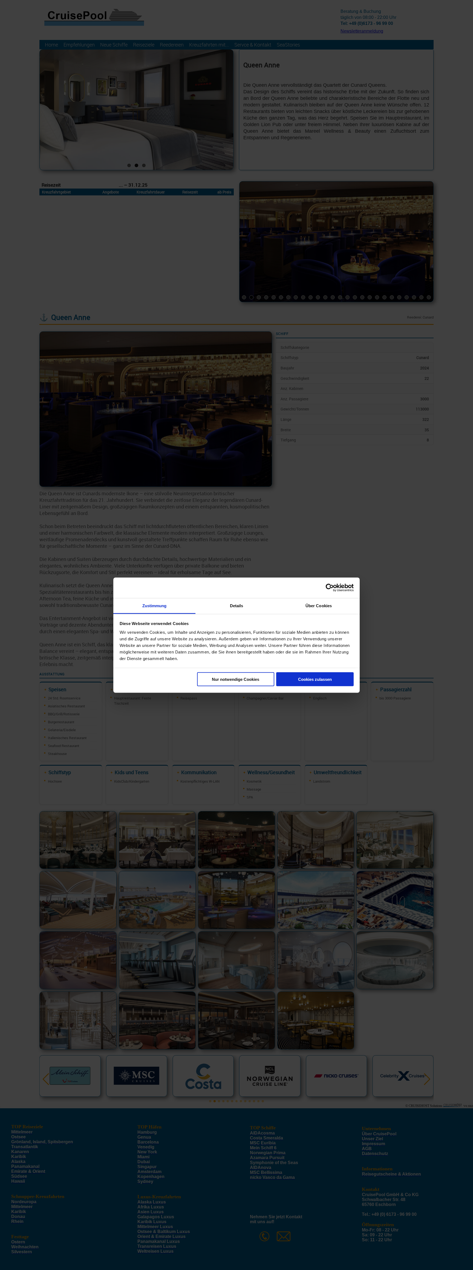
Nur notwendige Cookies (235, 679)
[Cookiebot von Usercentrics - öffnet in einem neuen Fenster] (330, 588)
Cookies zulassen (315, 679)
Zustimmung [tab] (154, 605)
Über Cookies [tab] (318, 605)
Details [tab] (236, 605)
